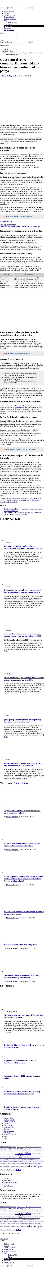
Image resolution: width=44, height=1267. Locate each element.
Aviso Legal (8, 1180)
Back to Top (4, 1239)
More (27, 563)
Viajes (10, 24)
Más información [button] (6, 221)
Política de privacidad (11, 1182)
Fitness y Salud (9, 17)
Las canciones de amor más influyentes (20, 944)
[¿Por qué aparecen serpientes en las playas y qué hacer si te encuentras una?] (24, 705)
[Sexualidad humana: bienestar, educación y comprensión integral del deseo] (24, 961)
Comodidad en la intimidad (19, 498)
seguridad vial (25, 1166)
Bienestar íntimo (5, 498)
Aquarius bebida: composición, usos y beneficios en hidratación (20, 1062)
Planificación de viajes (29, 1161)
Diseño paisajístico (4, 1158)
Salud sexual (7, 1166)
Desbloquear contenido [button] (8, 225)
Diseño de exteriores (29, 1156)
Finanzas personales (27, 1160)
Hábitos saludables (6, 1161)
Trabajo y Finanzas (10, 19)
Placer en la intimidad (11, 500)
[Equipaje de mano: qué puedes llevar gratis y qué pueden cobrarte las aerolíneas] (24, 749)
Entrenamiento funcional (14, 1160)
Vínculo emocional (11, 1169)
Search (30, 8)
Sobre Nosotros (9, 1186)
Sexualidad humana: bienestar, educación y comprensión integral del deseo (22, 976)
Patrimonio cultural (17, 1161)
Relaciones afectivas (24, 1163)
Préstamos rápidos (15, 1163)
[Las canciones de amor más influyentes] (24, 931)
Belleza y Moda (9, 11)
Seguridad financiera (15, 1166)
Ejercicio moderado (35, 1158)
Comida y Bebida (9, 15)
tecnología (35, 1166)
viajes (4, 1169)
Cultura (6, 13)
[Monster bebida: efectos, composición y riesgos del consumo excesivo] (24, 999)
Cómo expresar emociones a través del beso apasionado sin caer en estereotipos (22, 844)
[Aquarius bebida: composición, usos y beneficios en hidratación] (24, 1054)
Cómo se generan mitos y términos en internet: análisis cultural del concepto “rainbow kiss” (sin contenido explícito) (23, 878)
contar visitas (23, 1153)
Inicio (6, 1178)
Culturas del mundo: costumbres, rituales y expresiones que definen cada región (22, 1092)
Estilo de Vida (12, 22)
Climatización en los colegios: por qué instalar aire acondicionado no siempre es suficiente (23, 591)
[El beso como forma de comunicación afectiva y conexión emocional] (24, 898)
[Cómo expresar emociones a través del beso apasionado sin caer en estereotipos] (24, 830)
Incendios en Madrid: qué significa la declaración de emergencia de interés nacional (23, 547)
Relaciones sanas (33, 1163)
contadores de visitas (10, 1153)
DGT (22, 1156)
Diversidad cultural (14, 1158)
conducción (34, 1150)
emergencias (3, 1160)
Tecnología (7, 28)
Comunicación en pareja (24, 1150)
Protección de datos (39, 1161)
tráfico (1, 1169)
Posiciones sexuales (24, 500)
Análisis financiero (21, 1147)
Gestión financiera (37, 1159)
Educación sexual (25, 1158)
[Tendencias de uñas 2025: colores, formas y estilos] (24, 1069)
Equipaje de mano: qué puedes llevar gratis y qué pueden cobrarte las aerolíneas (23, 764)
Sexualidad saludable (10, 502)
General (8, 542)
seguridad (17, 407)
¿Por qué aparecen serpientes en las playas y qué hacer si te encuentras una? (22, 721)
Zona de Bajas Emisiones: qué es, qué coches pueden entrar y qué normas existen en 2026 (22, 635)
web (18, 1169)
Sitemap (6, 1184)
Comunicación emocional (11, 1150)
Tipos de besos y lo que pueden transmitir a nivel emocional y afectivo (22, 812)
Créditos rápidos (36, 1154)
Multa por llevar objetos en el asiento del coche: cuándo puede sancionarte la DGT (24, 679)
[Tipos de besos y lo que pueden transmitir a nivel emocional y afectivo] (24, 797)
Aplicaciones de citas (32, 1147)
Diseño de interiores (39, 1156)
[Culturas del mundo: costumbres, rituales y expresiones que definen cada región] (24, 1085)
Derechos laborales (14, 1156)
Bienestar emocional (16, 1149)
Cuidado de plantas (4, 1156)
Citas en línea (28, 1149)
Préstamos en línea (5, 1163)
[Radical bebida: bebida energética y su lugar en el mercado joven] (24, 1038)
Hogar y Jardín (9, 30)
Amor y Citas (8, 26)
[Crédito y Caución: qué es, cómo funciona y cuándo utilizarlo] (24, 1100)
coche (33, 1148)
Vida (5, 21)
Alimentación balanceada (8, 1147)
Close (2, 1240)
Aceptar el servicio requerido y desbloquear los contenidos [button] (20, 226)
